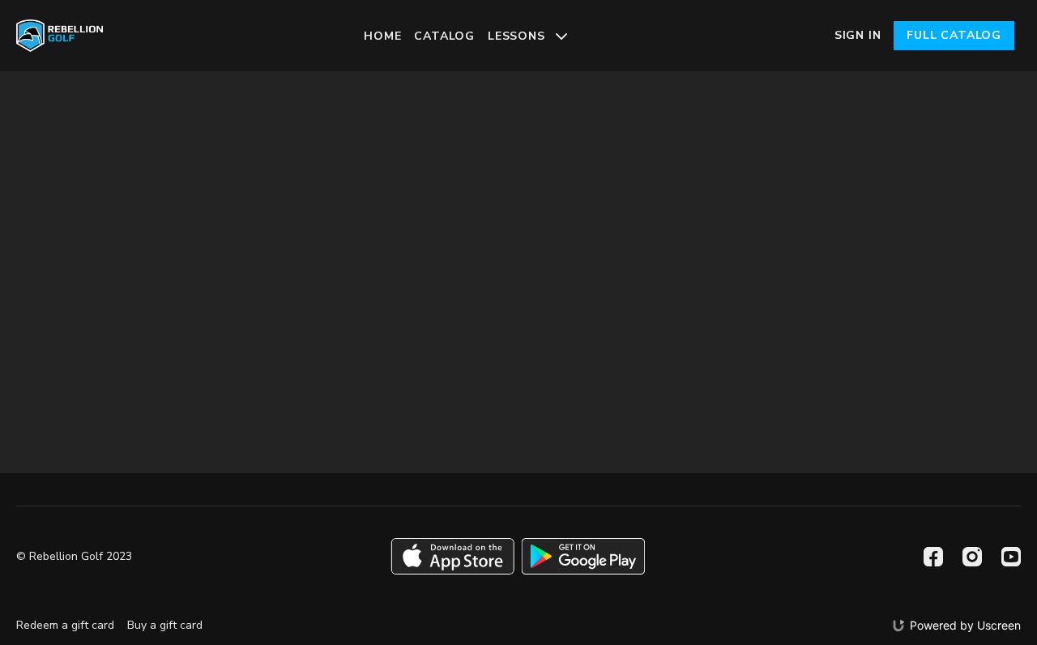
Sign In (857, 35)
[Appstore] (452, 556)
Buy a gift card (165, 625)
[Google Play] (583, 556)
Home (382, 36)
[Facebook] (933, 556)
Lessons (518, 36)
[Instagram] (972, 556)
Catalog (444, 36)
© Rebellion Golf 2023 (74, 556)
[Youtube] (1011, 556)
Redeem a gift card (65, 625)
